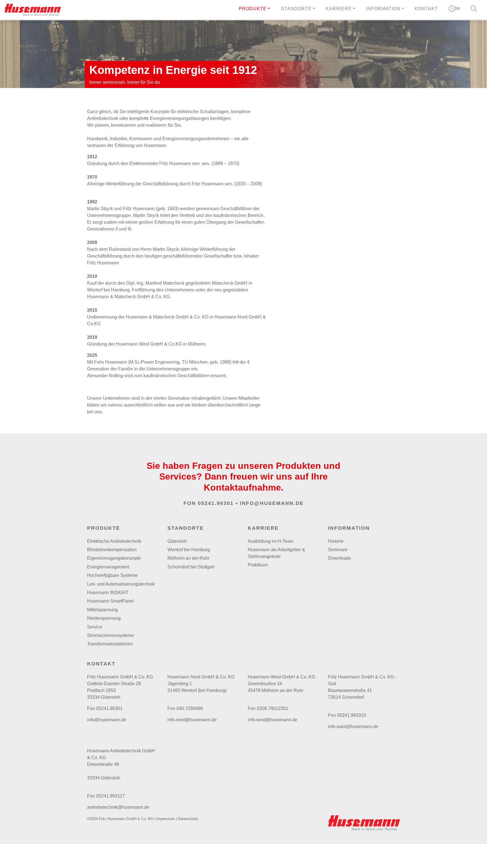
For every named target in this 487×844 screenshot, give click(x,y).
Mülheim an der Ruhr (188, 558)
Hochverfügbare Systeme (112, 575)
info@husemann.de (272, 503)
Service (94, 627)
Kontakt (426, 8)
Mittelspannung (102, 609)
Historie (336, 541)
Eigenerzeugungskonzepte (114, 558)
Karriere (263, 528)
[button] (254, 9)
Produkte (253, 8)
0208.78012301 (272, 708)
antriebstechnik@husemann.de (118, 807)
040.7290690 (189, 708)
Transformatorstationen (110, 643)
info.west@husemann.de (272, 719)
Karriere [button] (339, 8)
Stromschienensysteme (110, 635)
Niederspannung (104, 618)
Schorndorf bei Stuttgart (190, 566)
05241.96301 (109, 708)
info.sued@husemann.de (353, 726)
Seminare (337, 549)
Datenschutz (188, 819)
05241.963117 (110, 796)
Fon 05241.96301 (208, 503)
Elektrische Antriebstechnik (114, 541)
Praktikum (258, 564)
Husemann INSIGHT (108, 592)
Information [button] (383, 8)
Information (349, 528)
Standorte (185, 528)
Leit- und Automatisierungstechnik (121, 584)
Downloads (339, 558)
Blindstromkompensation (112, 549)
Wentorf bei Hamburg (188, 549)
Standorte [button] (296, 8)
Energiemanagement (108, 566)
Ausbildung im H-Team (270, 541)
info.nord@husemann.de (192, 719)
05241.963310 (351, 715)
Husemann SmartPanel (110, 601)
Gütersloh (177, 541)
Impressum (165, 819)
